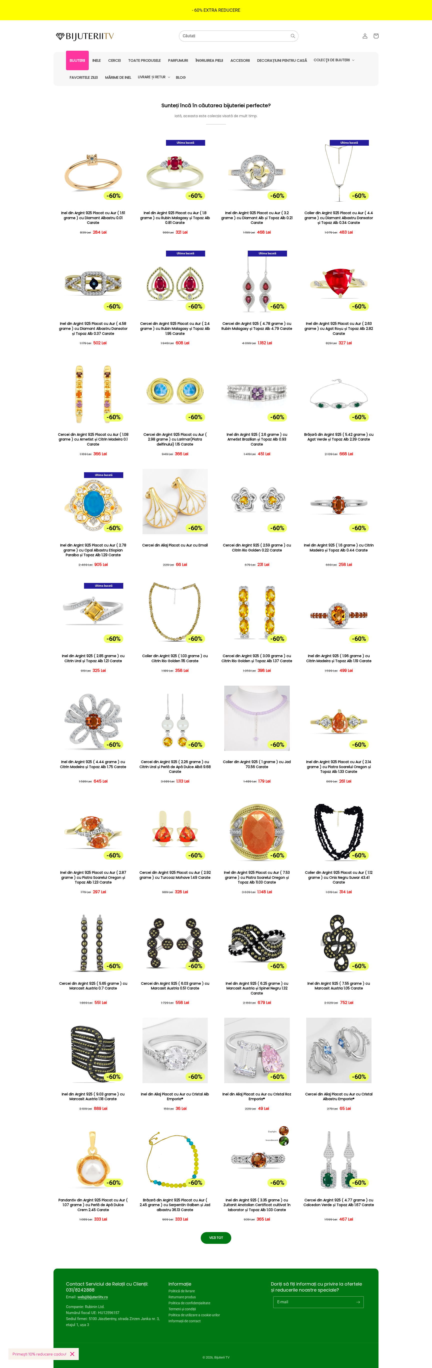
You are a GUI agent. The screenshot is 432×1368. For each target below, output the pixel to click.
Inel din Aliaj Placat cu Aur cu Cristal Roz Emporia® (256, 1097)
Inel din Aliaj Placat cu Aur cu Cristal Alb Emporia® (175, 1097)
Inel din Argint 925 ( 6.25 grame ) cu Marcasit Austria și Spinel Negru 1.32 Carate (257, 988)
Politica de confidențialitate (189, 1303)
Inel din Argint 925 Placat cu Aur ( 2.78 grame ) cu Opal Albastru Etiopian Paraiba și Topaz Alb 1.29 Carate (93, 550)
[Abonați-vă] (358, 1302)
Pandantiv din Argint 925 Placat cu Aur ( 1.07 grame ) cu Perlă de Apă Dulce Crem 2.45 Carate (93, 1205)
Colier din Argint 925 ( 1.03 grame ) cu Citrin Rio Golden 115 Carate (175, 658)
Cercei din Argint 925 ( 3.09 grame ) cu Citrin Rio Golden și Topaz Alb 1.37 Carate (257, 658)
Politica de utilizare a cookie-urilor (194, 1315)
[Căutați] (293, 35)
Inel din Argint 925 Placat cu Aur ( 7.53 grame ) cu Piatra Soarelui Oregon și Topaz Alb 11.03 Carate (257, 877)
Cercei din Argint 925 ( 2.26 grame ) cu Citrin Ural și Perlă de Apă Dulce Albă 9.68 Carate (175, 767)
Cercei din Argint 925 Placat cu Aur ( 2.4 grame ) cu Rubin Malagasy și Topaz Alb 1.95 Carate (175, 328)
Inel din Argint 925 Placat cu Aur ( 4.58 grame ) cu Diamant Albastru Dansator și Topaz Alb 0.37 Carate (93, 328)
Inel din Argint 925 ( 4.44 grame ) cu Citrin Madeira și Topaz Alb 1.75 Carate (93, 764)
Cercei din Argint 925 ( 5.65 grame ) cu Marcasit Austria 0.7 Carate (93, 986)
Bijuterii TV (222, 1357)
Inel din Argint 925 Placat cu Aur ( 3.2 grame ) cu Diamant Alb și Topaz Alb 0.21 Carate (256, 218)
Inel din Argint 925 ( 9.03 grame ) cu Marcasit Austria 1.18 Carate (93, 1097)
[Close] (72, 1354)
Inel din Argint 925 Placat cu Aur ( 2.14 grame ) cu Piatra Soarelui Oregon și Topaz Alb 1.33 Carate (338, 767)
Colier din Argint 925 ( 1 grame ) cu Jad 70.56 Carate (257, 764)
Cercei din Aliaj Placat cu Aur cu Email (175, 545)
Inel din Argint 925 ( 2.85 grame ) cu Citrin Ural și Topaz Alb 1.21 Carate (93, 658)
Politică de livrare (181, 1291)
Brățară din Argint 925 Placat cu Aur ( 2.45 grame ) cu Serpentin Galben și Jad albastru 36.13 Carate (175, 1205)
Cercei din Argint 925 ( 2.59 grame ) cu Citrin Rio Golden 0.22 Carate (257, 548)
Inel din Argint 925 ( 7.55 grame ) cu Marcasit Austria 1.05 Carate (339, 986)
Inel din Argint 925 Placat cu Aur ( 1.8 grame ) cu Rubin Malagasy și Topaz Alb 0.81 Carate (175, 218)
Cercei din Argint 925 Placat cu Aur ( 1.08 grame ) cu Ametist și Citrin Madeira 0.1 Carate (93, 439)
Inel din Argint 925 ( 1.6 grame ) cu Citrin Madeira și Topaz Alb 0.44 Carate (339, 548)
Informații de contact (184, 1321)
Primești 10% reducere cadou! (39, 1354)
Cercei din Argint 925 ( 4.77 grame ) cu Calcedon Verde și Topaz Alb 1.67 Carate (339, 1203)
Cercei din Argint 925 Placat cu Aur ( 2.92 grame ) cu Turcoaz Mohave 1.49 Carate (175, 875)
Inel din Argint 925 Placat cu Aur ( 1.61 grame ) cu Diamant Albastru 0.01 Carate (93, 218)
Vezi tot (216, 1237)
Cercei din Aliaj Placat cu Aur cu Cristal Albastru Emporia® (338, 1097)
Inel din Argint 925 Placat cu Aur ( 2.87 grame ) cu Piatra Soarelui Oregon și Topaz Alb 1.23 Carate (93, 877)
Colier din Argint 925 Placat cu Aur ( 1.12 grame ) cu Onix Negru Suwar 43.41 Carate (338, 877)
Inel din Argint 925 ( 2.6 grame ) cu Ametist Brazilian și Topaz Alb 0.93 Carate (257, 439)
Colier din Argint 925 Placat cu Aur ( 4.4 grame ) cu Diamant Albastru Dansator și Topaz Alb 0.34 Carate (338, 218)
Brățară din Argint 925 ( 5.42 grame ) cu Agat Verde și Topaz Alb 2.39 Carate (339, 437)
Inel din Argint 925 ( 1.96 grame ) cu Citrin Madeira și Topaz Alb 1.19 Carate (339, 658)
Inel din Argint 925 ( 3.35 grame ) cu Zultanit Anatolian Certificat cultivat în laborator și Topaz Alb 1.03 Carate (257, 1205)
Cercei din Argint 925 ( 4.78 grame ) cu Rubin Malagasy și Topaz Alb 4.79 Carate (257, 326)
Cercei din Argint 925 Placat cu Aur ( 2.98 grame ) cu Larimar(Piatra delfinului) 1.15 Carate (175, 439)
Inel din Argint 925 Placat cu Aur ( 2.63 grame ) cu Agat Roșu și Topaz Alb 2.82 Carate (338, 328)
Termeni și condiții (182, 1309)
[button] (333, 60)
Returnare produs (182, 1297)
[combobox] (238, 36)
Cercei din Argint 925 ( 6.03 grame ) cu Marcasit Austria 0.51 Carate (175, 986)
